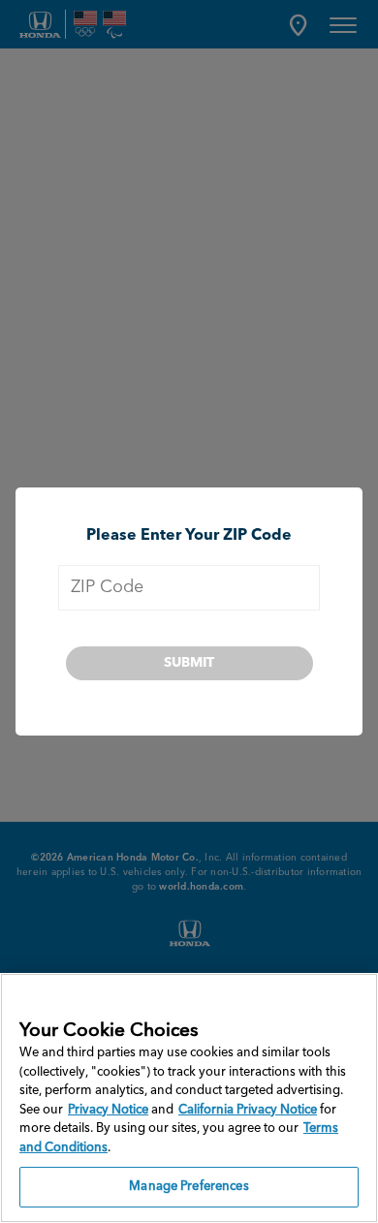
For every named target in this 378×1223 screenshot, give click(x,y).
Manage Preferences (188, 1186)
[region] (189, 1098)
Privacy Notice (108, 1110)
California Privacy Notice (247, 1110)
